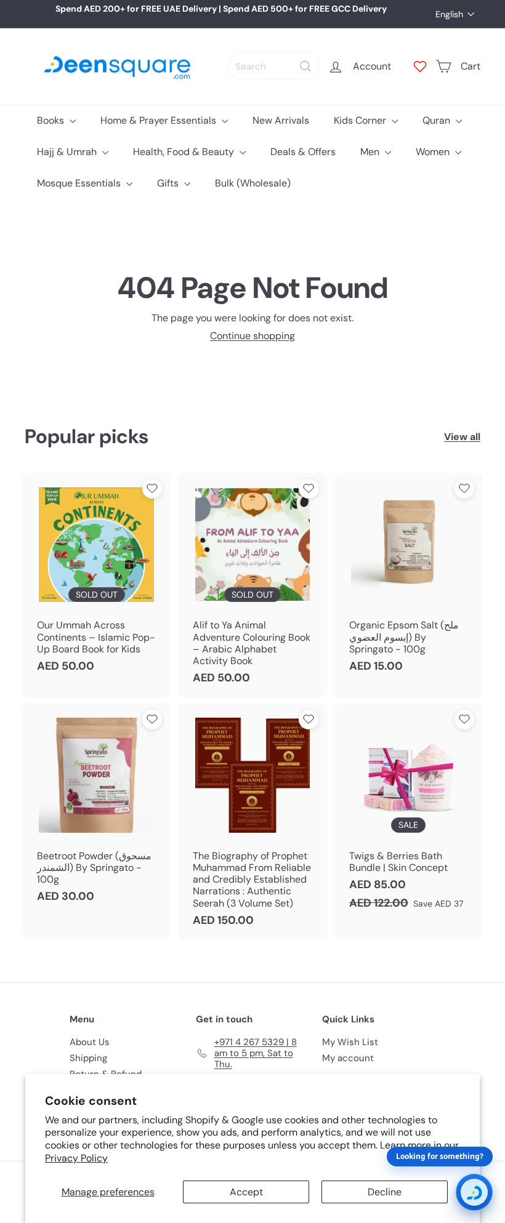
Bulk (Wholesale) (253, 183)
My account (348, 1058)
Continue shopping (252, 335)
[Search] (305, 66)
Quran (437, 120)
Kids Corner (361, 120)
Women (434, 151)
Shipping (88, 1058)
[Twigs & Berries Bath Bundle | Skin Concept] (408, 813)
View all (462, 437)
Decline (385, 1191)
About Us (90, 1042)
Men (371, 151)
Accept (246, 1191)
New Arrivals (280, 120)
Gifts (169, 183)
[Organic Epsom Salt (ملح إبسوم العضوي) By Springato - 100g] (408, 579)
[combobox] (274, 66)
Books (52, 120)
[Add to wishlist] (152, 489)
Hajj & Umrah (68, 151)
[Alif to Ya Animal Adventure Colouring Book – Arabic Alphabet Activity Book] (252, 585)
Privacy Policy (76, 1158)
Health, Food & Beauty (184, 151)
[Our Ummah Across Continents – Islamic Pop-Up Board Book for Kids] (96, 579)
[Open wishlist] (420, 66)
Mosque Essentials (80, 183)
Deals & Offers (303, 151)
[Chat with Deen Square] (474, 1192)
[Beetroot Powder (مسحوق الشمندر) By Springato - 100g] (96, 810)
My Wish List (350, 1042)
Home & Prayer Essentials (159, 120)
